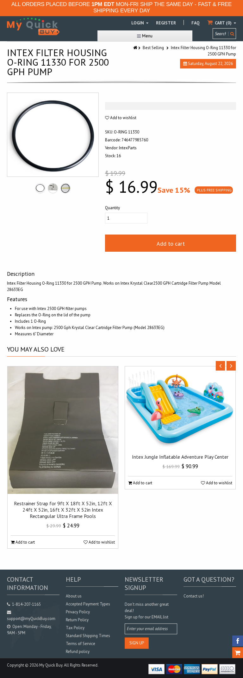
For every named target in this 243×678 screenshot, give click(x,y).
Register (166, 23)
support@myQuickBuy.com (31, 618)
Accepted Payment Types (88, 604)
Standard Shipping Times (88, 635)
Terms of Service (80, 643)
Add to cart (171, 243)
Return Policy (77, 620)
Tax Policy (75, 627)
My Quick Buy (50, 665)
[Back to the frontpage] (135, 47)
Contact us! (194, 596)
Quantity (112, 207)
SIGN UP (136, 643)
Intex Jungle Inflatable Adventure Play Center (180, 457)
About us (74, 596)
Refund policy (78, 651)
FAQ (195, 23)
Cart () (223, 23)
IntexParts (128, 148)
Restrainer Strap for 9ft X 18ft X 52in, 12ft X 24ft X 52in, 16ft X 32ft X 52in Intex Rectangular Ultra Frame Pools (63, 509)
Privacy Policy (78, 612)
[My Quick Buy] (33, 26)
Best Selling (153, 47)
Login (138, 23)
